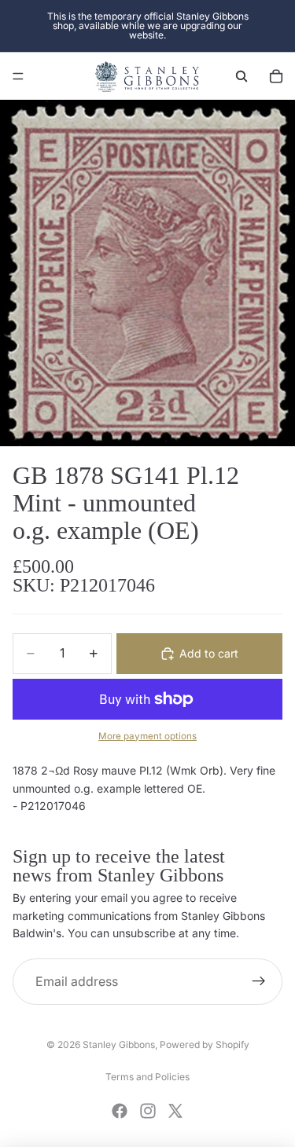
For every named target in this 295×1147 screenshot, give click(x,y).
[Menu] (18, 76)
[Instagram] (147, 1110)
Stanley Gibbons (119, 1044)
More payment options (147, 736)
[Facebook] (119, 1110)
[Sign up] (258, 982)
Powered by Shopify (204, 1044)
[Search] (241, 76)
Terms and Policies (147, 1077)
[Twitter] (175, 1110)
